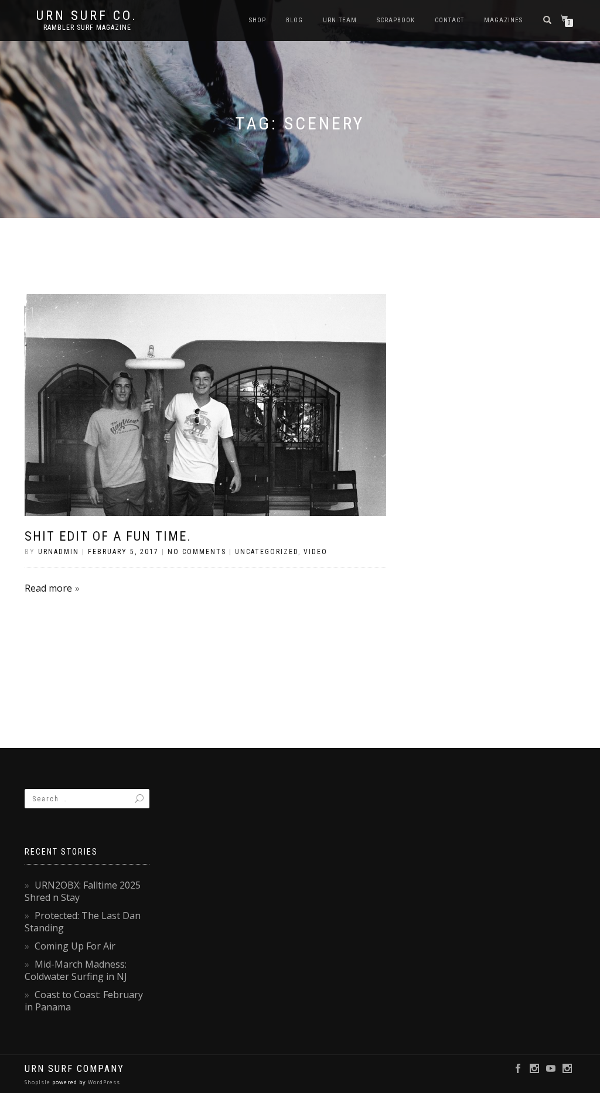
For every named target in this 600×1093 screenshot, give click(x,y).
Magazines (503, 20)
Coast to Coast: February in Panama (84, 1000)
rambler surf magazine (87, 27)
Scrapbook (396, 20)
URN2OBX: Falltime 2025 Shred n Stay (83, 891)
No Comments (197, 552)
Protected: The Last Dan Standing (83, 921)
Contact (449, 20)
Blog (294, 20)
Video (316, 552)
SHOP (257, 20)
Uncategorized (266, 552)
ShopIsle (38, 1082)
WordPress (103, 1082)
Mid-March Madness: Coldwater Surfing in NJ (76, 970)
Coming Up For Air (75, 946)
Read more (48, 588)
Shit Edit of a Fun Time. (108, 536)
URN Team (340, 20)
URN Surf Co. (87, 16)
